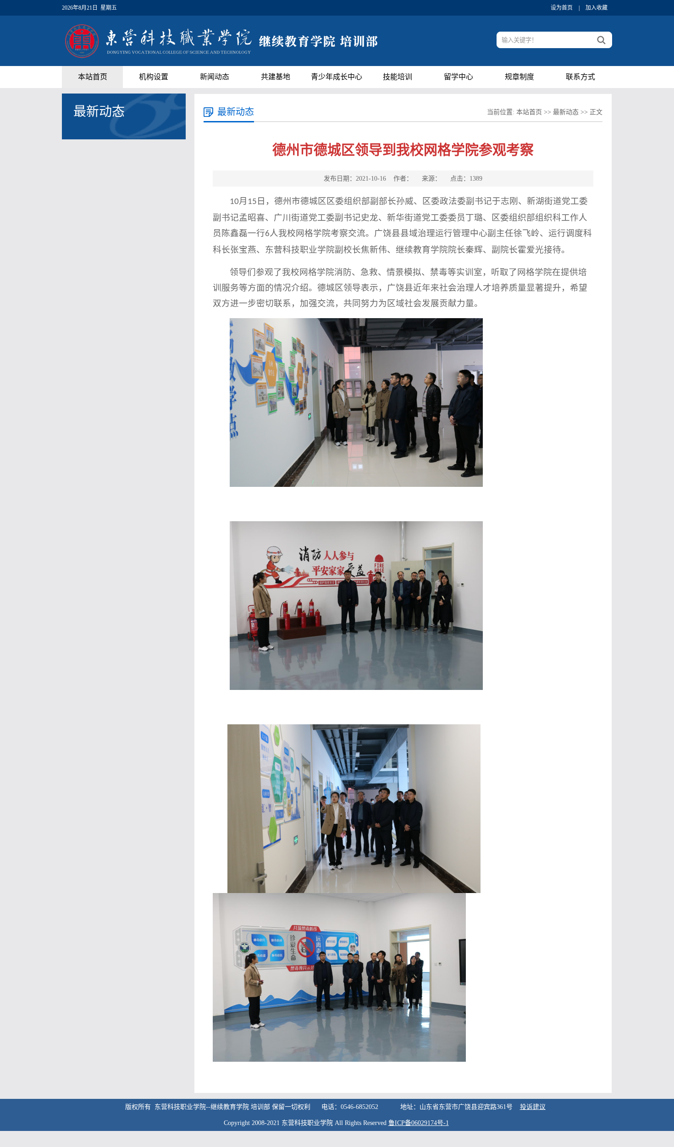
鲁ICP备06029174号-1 (418, 1122)
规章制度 (519, 77)
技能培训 (397, 77)
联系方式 (580, 77)
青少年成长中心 (336, 77)
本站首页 (92, 77)
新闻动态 (214, 77)
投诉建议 (533, 1106)
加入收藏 (597, 8)
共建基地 (275, 77)
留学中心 (458, 77)
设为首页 (562, 8)
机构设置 (153, 77)
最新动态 (566, 112)
